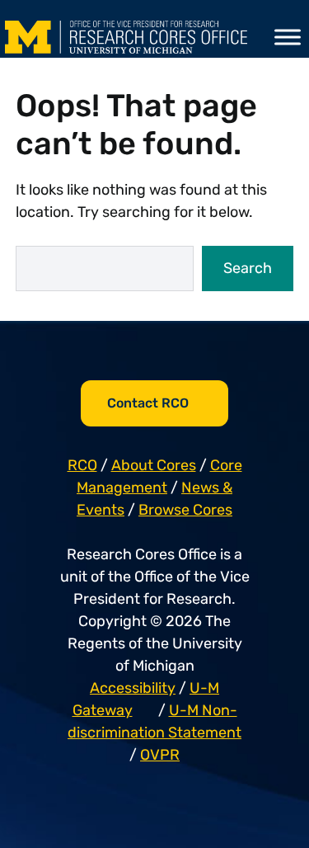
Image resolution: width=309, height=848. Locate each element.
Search (247, 268)
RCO (82, 465)
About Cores (153, 465)
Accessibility (133, 688)
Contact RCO (148, 403)
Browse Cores (185, 510)
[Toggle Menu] (287, 37)
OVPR (160, 755)
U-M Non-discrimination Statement (154, 721)
